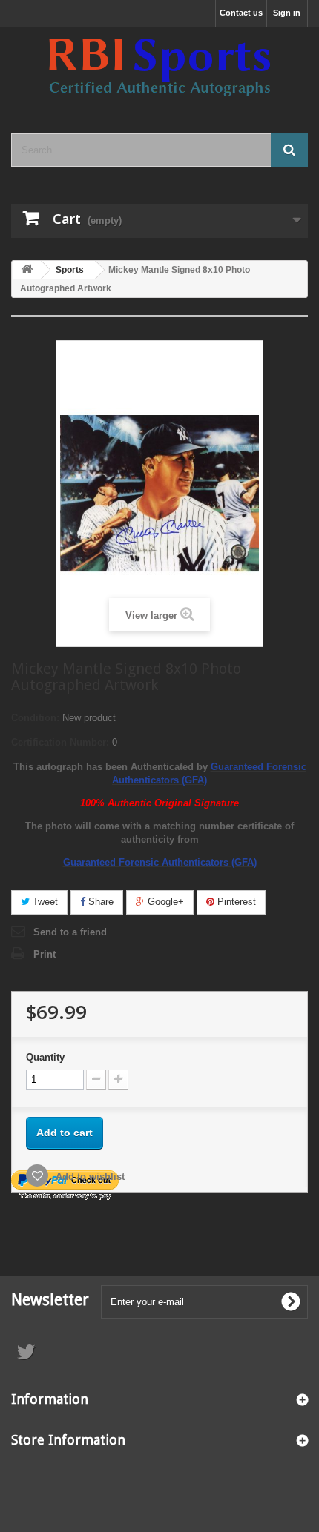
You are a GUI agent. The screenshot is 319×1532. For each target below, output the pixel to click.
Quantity (45, 1057)
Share (99, 901)
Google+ (164, 901)
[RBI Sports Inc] (159, 67)
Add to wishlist (89, 1176)
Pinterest (235, 901)
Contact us (241, 12)
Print (44, 954)
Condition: (35, 717)
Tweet (44, 901)
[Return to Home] (27, 270)
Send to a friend (70, 932)
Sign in (286, 12)
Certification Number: (60, 742)
